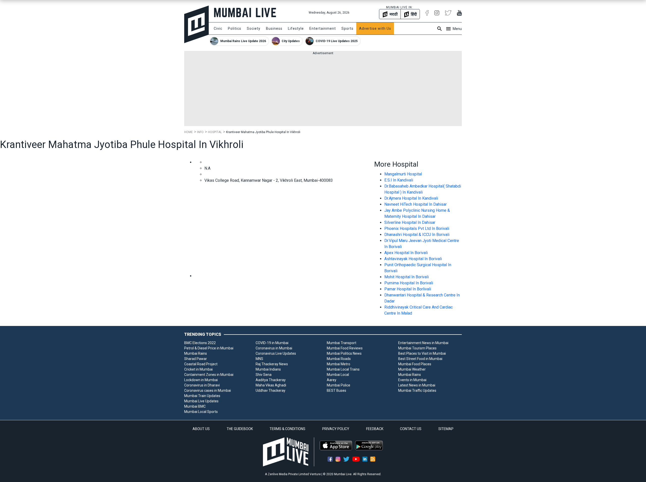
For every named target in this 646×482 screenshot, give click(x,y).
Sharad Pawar (195, 359)
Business (274, 28)
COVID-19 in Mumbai (272, 343)
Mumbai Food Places (414, 364)
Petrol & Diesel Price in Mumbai (208, 348)
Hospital (215, 132)
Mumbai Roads (339, 359)
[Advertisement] (323, 90)
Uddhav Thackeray (270, 390)
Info (200, 132)
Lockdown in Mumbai (201, 380)
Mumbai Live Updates (201, 401)
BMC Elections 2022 (200, 343)
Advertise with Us (375, 28)
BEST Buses (336, 390)
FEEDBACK (374, 429)
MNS (259, 359)
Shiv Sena (264, 375)
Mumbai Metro (338, 364)
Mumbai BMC (195, 406)
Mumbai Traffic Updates (417, 390)
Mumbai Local (338, 375)
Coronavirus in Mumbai (274, 348)
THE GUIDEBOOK (240, 429)
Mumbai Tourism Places (417, 348)
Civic (218, 28)
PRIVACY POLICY (335, 429)
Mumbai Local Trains (343, 369)
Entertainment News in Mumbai (423, 343)
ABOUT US (201, 429)
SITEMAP (445, 429)
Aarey (331, 380)
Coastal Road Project (201, 364)
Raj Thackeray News (272, 364)
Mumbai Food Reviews (345, 348)
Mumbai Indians (268, 369)
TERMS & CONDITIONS (287, 429)
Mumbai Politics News (344, 353)
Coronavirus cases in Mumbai (207, 390)
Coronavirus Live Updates (276, 353)
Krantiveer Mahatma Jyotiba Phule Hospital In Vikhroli (263, 132)
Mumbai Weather (412, 369)
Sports (347, 28)
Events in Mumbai (412, 380)
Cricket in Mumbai (198, 369)
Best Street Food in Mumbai (420, 359)
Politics (234, 28)
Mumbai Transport (341, 343)
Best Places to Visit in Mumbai (422, 353)
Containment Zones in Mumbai (208, 375)
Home (188, 132)
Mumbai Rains (195, 353)
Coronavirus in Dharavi (202, 385)
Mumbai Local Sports (201, 412)
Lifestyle (296, 28)
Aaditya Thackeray (271, 380)
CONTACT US (410, 429)
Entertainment (322, 28)
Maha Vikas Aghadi (271, 385)
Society (253, 28)
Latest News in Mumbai (416, 385)
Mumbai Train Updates (202, 396)
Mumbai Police (338, 385)
